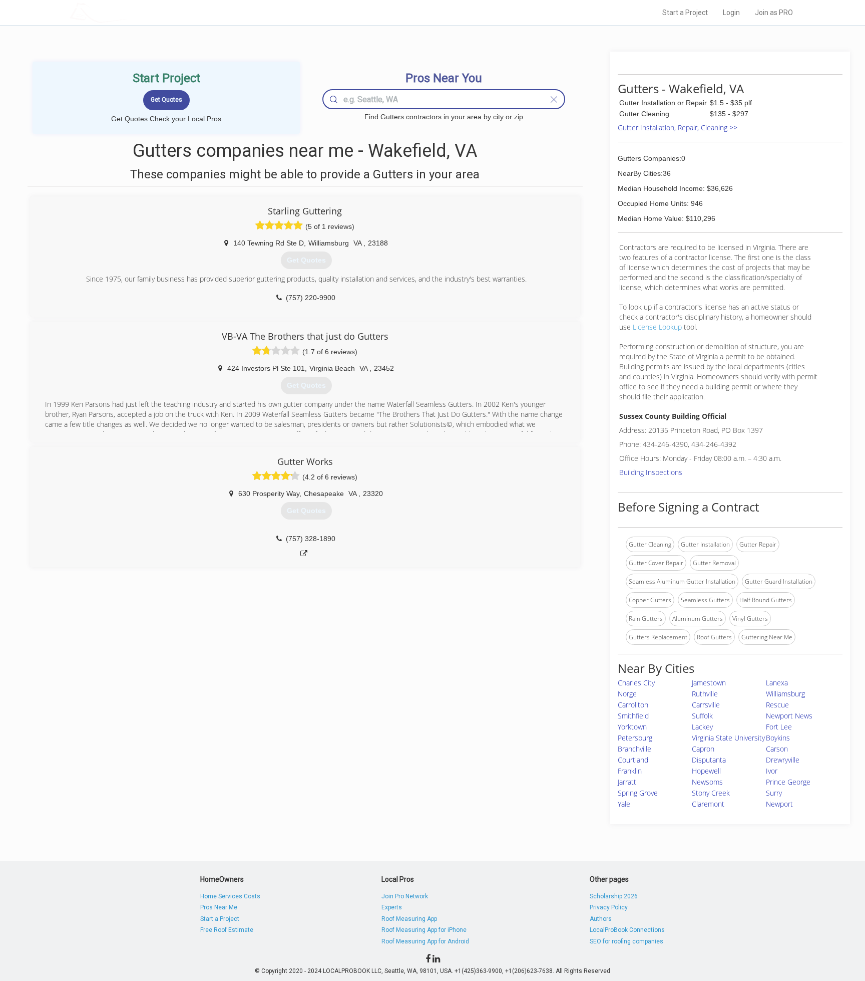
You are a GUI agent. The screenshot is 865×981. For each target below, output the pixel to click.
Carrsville (706, 704)
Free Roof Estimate (226, 929)
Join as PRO (774, 13)
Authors (601, 918)
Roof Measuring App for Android (425, 941)
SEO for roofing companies (626, 941)
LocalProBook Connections (627, 929)
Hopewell (706, 771)
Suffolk (702, 715)
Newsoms (707, 782)
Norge (627, 693)
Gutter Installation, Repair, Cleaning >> (677, 127)
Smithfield (633, 715)
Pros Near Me (218, 907)
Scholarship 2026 (614, 896)
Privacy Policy (609, 907)
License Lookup (657, 327)
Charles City (636, 682)
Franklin (630, 771)
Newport (779, 804)
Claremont (708, 804)
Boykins (778, 738)
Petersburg (635, 738)
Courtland (633, 760)
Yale (624, 804)
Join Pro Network (404, 896)
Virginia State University (728, 738)
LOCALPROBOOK (128, 12)
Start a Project (685, 13)
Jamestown (709, 682)
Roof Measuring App (409, 918)
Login (731, 13)
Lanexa (777, 682)
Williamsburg (785, 693)
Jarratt (627, 782)
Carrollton (633, 704)
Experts (391, 907)
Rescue (777, 704)
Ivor (771, 771)
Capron (703, 749)
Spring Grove (638, 793)
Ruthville (705, 693)
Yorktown (632, 726)
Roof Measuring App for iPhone (424, 929)
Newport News (789, 715)
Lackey (702, 726)
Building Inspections (650, 472)
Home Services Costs (230, 896)
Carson (777, 749)
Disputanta (709, 760)
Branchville (634, 749)
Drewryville (782, 760)
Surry (774, 793)
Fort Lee (779, 726)
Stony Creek (711, 793)
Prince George (788, 782)
